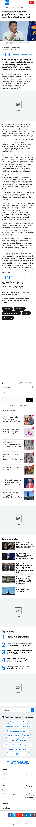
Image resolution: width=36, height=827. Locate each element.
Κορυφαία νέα (10, 539)
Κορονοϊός (19, 308)
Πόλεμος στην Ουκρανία (18, 731)
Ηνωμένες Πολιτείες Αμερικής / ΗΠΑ (18, 745)
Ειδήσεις (7, 7)
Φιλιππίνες (21, 7)
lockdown (7, 308)
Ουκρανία (23, 740)
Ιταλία (26, 735)
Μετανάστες (23, 749)
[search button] (32, 710)
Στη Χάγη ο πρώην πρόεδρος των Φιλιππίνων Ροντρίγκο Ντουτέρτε (12, 287)
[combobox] (18, 710)
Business (4, 778)
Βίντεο (4, 790)
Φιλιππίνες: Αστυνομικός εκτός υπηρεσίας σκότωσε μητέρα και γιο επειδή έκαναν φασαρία (15, 300)
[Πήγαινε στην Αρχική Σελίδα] (7, 2)
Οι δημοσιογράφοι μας (9, 794)
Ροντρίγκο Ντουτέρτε (11, 313)
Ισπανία (11, 754)
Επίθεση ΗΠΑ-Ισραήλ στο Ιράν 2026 (18, 726)
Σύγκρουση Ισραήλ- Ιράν (18, 722)
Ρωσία (12, 740)
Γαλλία (11, 749)
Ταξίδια (4, 786)
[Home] (2, 7)
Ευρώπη (4, 774)
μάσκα (26, 313)
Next (3, 782)
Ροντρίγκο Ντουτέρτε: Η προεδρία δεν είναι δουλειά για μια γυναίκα (15, 293)
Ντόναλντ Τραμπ (13, 735)
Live (31, 2)
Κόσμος (13, 7)
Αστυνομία (23, 754)
